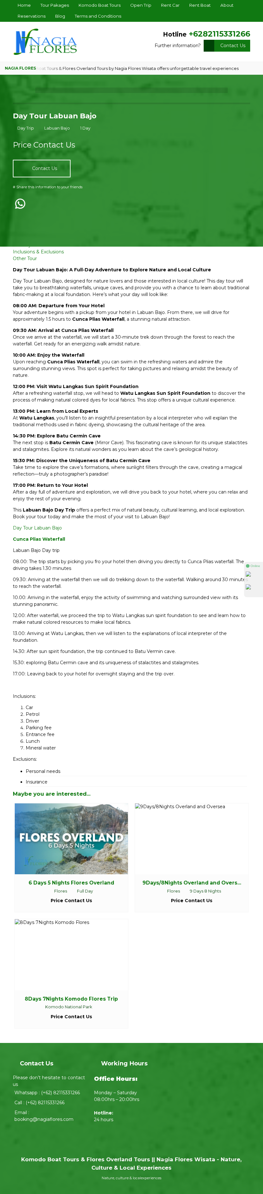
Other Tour (25, 258)
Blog (60, 16)
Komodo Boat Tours (100, 5)
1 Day (85, 128)
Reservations (32, 16)
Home (24, 5)
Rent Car (170, 5)
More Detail (77, 838)
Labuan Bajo (57, 128)
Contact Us (232, 45)
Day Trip (25, 128)
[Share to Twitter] (19, 217)
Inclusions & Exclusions (38, 252)
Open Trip (140, 5)
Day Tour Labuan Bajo (55, 115)
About (226, 5)
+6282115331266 (219, 33)
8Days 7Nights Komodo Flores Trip (71, 999)
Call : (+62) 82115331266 (39, 1102)
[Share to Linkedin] (45, 217)
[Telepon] (254, 589)
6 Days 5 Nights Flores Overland (71, 883)
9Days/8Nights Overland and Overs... (191, 883)
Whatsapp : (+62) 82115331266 (47, 1093)
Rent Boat (200, 5)
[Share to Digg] (32, 217)
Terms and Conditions (98, 16)
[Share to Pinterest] (58, 217)
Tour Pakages (54, 5)
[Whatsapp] (254, 576)
